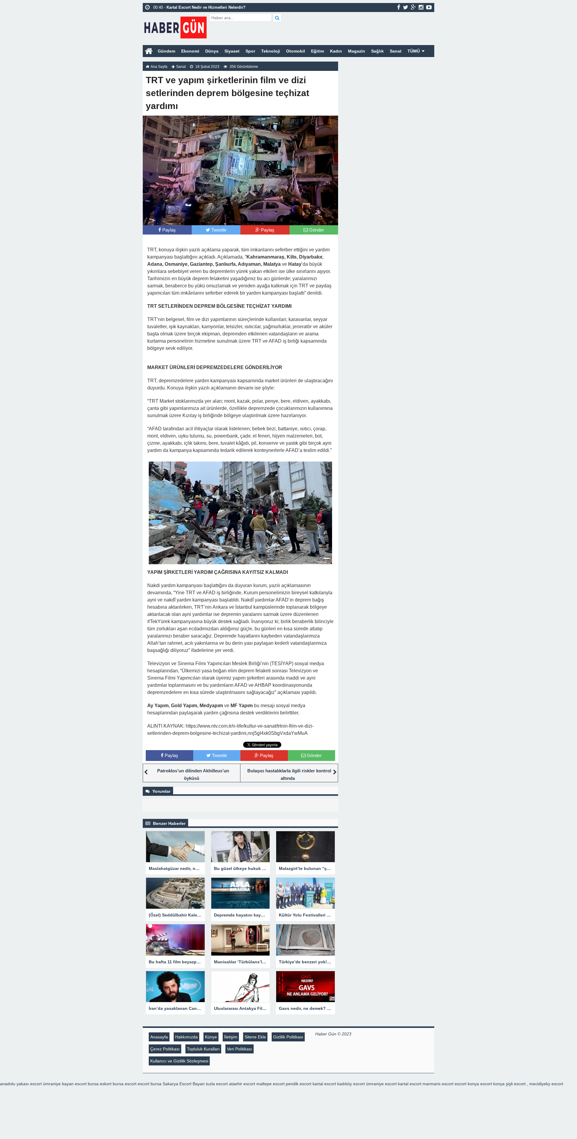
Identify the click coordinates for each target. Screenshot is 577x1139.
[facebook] (398, 7)
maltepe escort (270, 1083)
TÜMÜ (414, 51)
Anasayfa (159, 1036)
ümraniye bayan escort (65, 1083)
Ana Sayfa (159, 67)
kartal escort (324, 1083)
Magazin (356, 51)
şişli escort (516, 1083)
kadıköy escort (351, 1083)
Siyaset (232, 51)
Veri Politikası (239, 1049)
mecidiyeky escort (546, 1083)
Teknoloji (270, 51)
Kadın (336, 51)
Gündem (166, 51)
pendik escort (298, 1083)
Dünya (211, 51)
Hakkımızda (186, 1036)
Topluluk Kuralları (203, 1049)
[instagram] (421, 7)
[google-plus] (413, 7)
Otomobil (295, 51)
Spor (250, 51)
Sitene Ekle (255, 1036)
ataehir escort (242, 1083)
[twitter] (405, 7)
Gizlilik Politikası (288, 1036)
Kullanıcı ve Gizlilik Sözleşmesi (179, 1061)
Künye (211, 1036)
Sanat (395, 51)
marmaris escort (438, 1083)
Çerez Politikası (165, 1049)
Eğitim (317, 51)
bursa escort (124, 1083)
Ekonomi (190, 51)
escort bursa (149, 1083)
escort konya (467, 1083)
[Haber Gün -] (175, 26)
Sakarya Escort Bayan (184, 1083)
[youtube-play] (429, 7)
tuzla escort (217, 1083)
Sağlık (377, 51)
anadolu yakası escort (21, 1083)
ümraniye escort (381, 1083)
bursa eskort (99, 1083)
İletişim (230, 1036)
